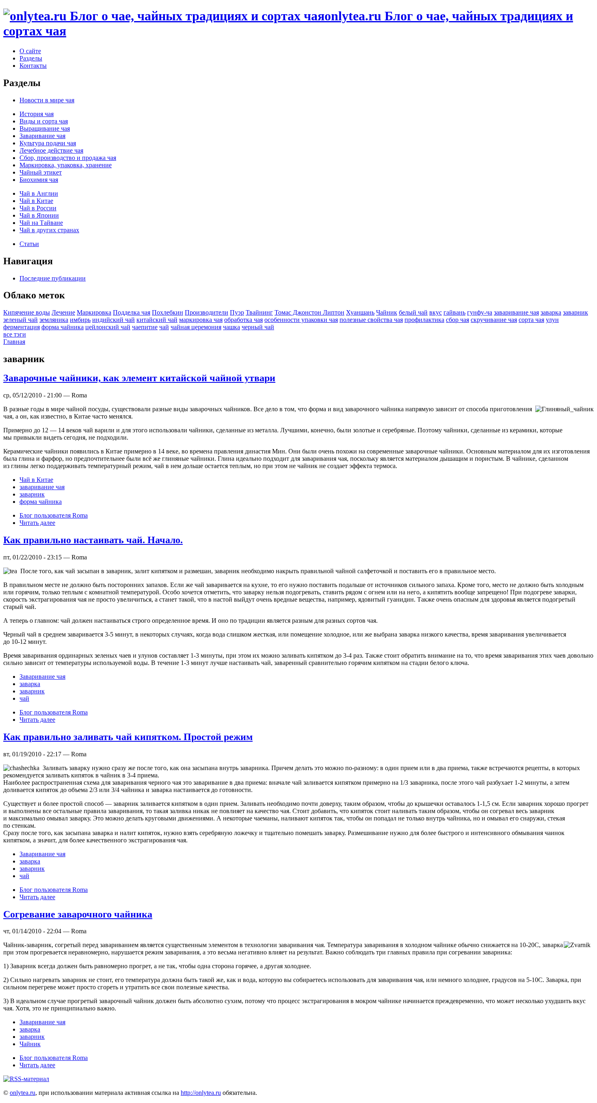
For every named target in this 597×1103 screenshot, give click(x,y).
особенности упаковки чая (301, 319)
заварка (551, 312)
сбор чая (457, 319)
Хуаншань (360, 312)
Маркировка (94, 312)
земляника (53, 319)
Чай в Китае (36, 200)
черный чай (258, 327)
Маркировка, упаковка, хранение (65, 165)
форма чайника (62, 327)
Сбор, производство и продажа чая (67, 157)
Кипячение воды (26, 312)
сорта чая (531, 319)
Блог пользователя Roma (53, 515)
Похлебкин (167, 312)
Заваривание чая (42, 135)
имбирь (80, 319)
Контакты (33, 65)
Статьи (29, 243)
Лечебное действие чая (51, 150)
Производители (206, 312)
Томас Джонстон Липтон (309, 312)
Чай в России (37, 208)
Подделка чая (131, 312)
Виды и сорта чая (43, 121)
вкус (435, 312)
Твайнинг (259, 312)
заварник (575, 312)
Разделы (30, 58)
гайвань (454, 312)
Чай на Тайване (41, 222)
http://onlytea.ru (201, 1092)
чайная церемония (196, 327)
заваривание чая (516, 312)
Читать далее (37, 522)
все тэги (14, 334)
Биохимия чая (38, 179)
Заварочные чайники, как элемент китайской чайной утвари (139, 378)
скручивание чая (494, 319)
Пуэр (237, 312)
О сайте (30, 50)
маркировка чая (201, 319)
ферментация (21, 327)
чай (164, 327)
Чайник (386, 312)
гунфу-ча (479, 312)
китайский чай (156, 319)
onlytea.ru (22, 1092)
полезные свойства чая (371, 319)
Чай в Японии (39, 215)
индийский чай (113, 319)
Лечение (63, 312)
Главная (14, 341)
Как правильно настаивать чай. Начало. (93, 540)
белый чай (413, 312)
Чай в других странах (49, 230)
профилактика (424, 319)
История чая (36, 113)
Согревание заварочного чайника (77, 914)
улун (552, 319)
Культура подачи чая (47, 143)
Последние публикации (52, 278)
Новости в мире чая (46, 100)
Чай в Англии (38, 193)
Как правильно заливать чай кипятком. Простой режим (128, 737)
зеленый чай (20, 319)
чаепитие (145, 327)
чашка (231, 327)
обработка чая (243, 319)
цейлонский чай (107, 327)
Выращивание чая (44, 128)
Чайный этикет (40, 172)
